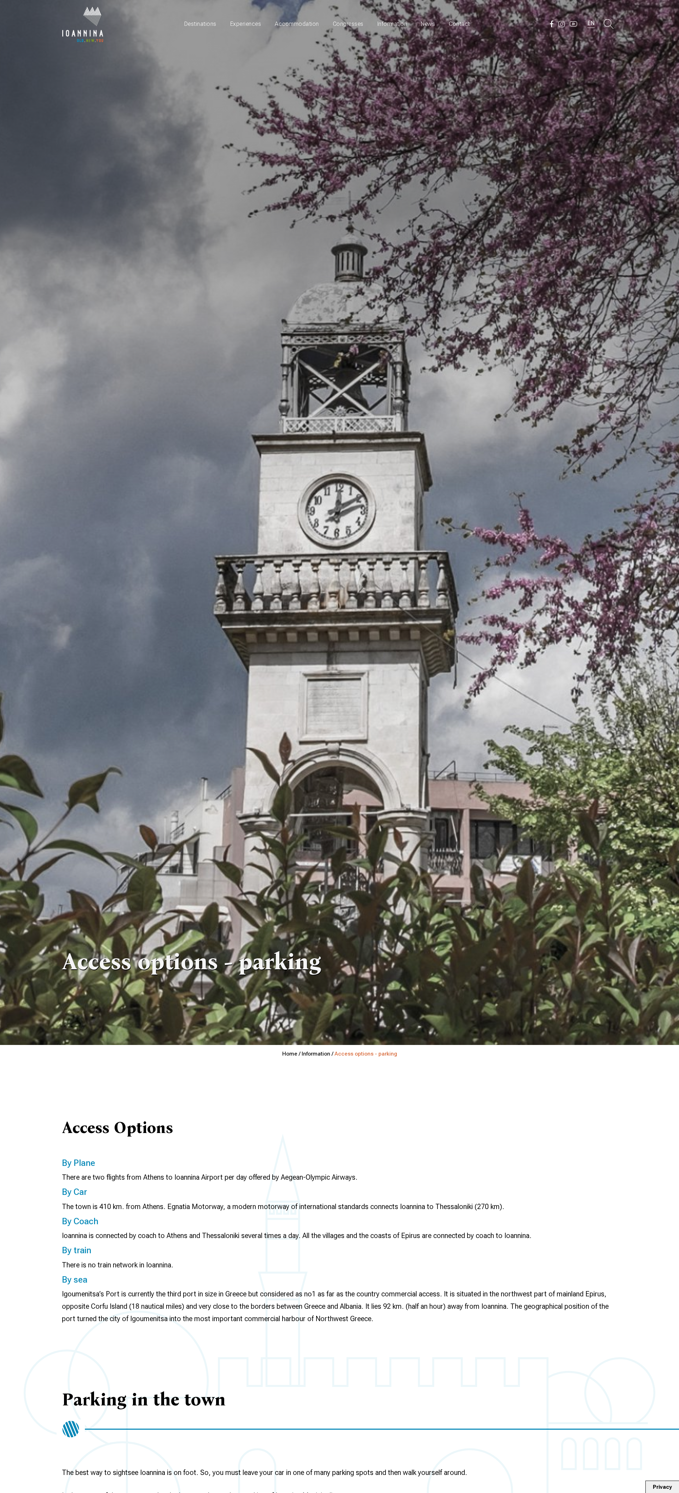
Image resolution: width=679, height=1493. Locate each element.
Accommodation (297, 24)
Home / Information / (308, 1054)
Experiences (245, 24)
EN (590, 23)
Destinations (200, 24)
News (428, 24)
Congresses (348, 24)
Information (392, 24)
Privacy (662, 1487)
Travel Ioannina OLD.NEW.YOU (83, 24)
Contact (459, 24)
